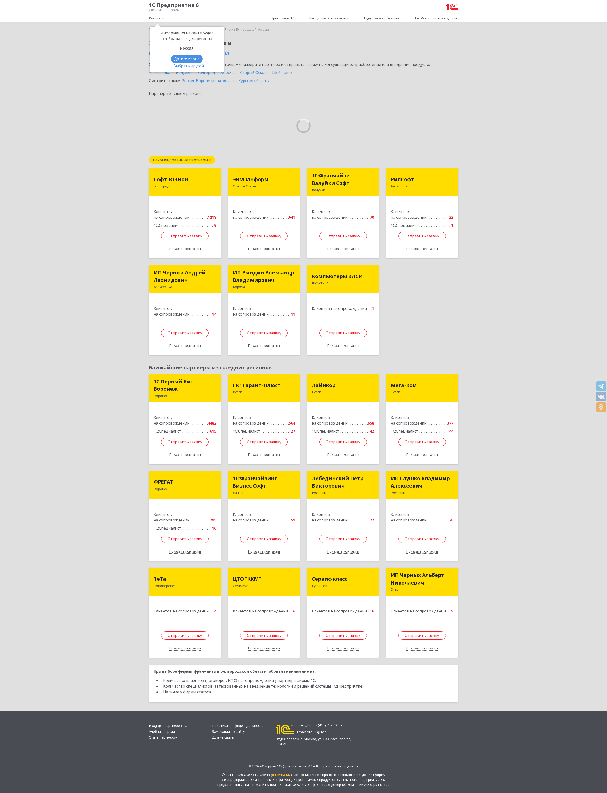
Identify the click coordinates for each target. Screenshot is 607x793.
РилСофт (402, 179)
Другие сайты (223, 737)
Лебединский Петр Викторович (337, 482)
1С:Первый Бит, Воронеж (174, 385)
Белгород (206, 72)
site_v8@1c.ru (317, 732)
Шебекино (282, 72)
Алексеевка (159, 72)
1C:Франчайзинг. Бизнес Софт (255, 482)
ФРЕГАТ (163, 482)
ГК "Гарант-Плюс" (256, 385)
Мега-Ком (404, 385)
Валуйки (184, 72)
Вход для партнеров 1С (168, 725)
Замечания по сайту (228, 731)
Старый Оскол (253, 72)
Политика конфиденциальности (238, 725)
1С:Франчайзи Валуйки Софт (331, 179)
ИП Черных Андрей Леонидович (180, 276)
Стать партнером (163, 737)
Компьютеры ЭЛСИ (337, 276)
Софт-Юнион (171, 179)
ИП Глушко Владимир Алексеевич (420, 482)
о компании (281, 774)
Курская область (254, 80)
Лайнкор (324, 385)
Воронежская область (216, 80)
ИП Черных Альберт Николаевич (417, 579)
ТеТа (160, 578)
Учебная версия (162, 731)
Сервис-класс (329, 578)
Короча (228, 72)
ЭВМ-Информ (250, 179)
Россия (188, 80)
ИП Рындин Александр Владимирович (263, 276)
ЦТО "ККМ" (247, 578)
